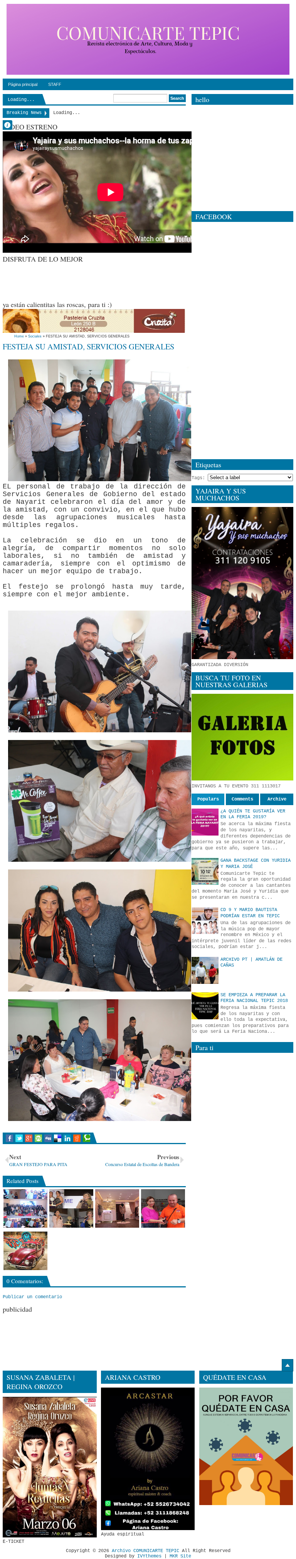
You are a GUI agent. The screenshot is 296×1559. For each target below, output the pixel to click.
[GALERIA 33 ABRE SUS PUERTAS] (117, 1208)
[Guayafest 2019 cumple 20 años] (25, 1251)
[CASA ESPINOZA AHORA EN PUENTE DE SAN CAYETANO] (163, 1208)
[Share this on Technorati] (86, 1138)
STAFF (54, 84)
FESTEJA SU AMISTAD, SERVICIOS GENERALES (88, 346)
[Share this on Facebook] (9, 1138)
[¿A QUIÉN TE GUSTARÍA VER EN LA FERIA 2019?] (205, 822)
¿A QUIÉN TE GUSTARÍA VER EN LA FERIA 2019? (252, 814)
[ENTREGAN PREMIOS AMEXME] (71, 1208)
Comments (242, 799)
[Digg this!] (48, 1138)
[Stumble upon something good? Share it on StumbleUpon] (38, 1138)
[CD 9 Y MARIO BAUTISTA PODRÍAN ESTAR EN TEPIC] (205, 920)
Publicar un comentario (32, 1297)
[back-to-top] (287, 1365)
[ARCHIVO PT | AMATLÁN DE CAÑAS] (205, 970)
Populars (208, 799)
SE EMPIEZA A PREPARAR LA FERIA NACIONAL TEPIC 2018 (254, 998)
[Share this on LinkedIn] (67, 1138)
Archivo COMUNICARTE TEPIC (145, 1551)
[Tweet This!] (19, 1138)
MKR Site (180, 1556)
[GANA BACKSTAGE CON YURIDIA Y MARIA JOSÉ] (205, 871)
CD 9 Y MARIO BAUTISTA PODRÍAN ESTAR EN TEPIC (250, 913)
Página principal (22, 84)
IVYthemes (149, 1556)
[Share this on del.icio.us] (57, 1138)
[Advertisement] (143, 280)
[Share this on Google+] (28, 1138)
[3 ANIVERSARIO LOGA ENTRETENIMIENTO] (25, 1208)
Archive (276, 799)
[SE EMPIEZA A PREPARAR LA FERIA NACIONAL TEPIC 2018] (205, 1005)
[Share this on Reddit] (77, 1138)
